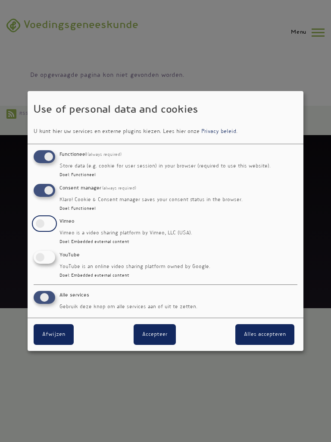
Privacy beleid (218, 131)
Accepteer (154, 334)
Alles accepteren (265, 334)
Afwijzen (53, 334)
